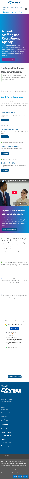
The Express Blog (4, 428)
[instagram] (11, 435)
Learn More (5, 120)
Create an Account (5, 409)
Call (22, 12)
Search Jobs (3, 407)
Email (15, 12)
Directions (6, 12)
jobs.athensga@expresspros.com (10, 446)
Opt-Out (20, 476)
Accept (15, 476)
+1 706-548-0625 (7, 442)
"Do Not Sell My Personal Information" (10, 472)
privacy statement (4, 465)
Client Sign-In (4, 419)
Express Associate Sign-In (6, 412)
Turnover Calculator (5, 427)
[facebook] (2, 435)
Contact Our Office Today (14, 376)
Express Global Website (6, 455)
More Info (25, 476)
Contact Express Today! (8, 59)
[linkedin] (5, 435)
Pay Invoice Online (5, 420)
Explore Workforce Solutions (10, 229)
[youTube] (8, 435)
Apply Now (3, 411)
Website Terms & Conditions (7, 458)
